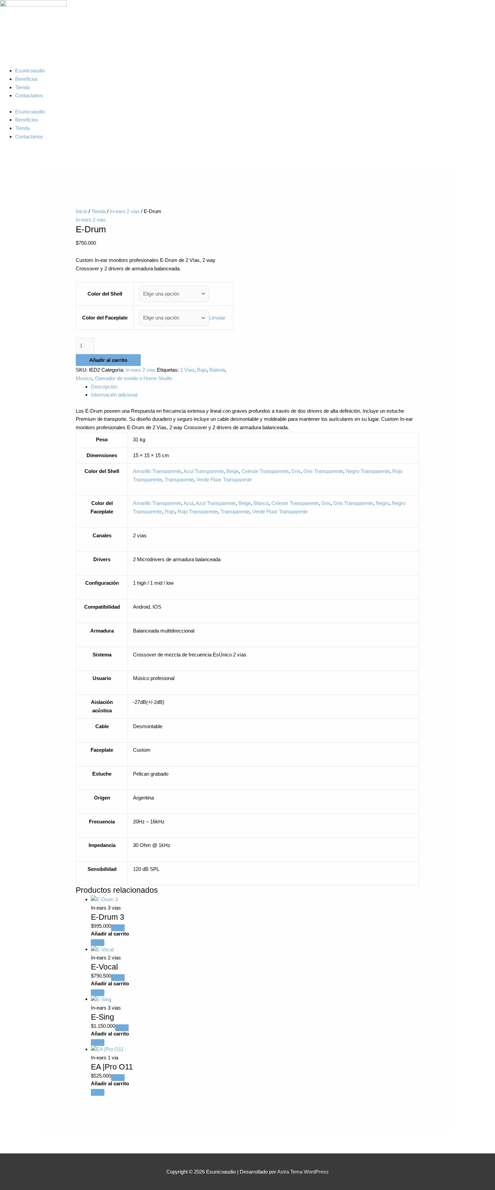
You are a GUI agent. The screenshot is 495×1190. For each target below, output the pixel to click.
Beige (232, 471)
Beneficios (26, 79)
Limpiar (217, 317)
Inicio (81, 211)
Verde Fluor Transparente (224, 479)
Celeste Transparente (265, 471)
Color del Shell (105, 294)
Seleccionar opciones (255, 935)
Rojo (170, 511)
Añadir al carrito (108, 360)
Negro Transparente (368, 471)
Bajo (202, 370)
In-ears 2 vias (125, 211)
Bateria (217, 370)
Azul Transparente (204, 471)
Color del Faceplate (105, 317)
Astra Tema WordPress (303, 1172)
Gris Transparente (323, 471)
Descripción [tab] (104, 386)
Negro (382, 503)
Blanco (261, 503)
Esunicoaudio (30, 70)
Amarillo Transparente (157, 471)
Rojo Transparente (197, 511)
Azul (188, 503)
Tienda (22, 87)
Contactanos (29, 95)
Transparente (179, 479)
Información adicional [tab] (114, 395)
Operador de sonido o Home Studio (133, 378)
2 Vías (187, 370)
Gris (296, 471)
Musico (84, 378)
